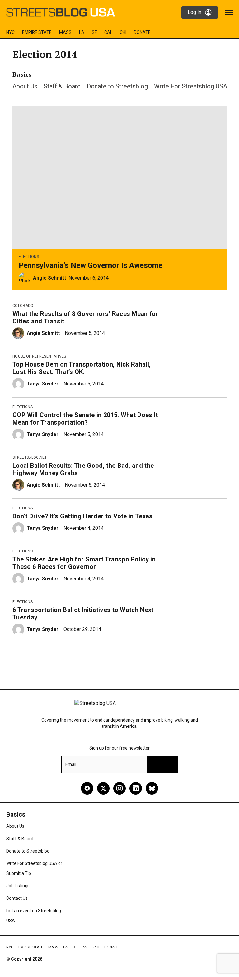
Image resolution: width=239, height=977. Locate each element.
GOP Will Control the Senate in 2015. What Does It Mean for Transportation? (85, 418)
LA (81, 32)
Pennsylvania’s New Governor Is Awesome (90, 265)
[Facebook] (87, 788)
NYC (10, 32)
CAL (108, 32)
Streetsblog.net (29, 457)
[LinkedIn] (135, 788)
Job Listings (18, 885)
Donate (142, 32)
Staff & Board (62, 86)
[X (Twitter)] (103, 788)
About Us (24, 86)
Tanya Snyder (43, 384)
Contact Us (17, 898)
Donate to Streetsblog (117, 86)
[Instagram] (119, 788)
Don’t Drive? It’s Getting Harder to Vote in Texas (82, 516)
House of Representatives (39, 356)
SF (94, 32)
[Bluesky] (152, 788)
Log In (194, 12)
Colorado (23, 306)
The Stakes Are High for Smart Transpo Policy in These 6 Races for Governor (84, 563)
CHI (123, 32)
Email (70, 764)
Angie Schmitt (49, 278)
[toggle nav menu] (229, 12)
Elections (29, 257)
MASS (65, 32)
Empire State (37, 32)
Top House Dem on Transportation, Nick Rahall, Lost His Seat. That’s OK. (81, 368)
